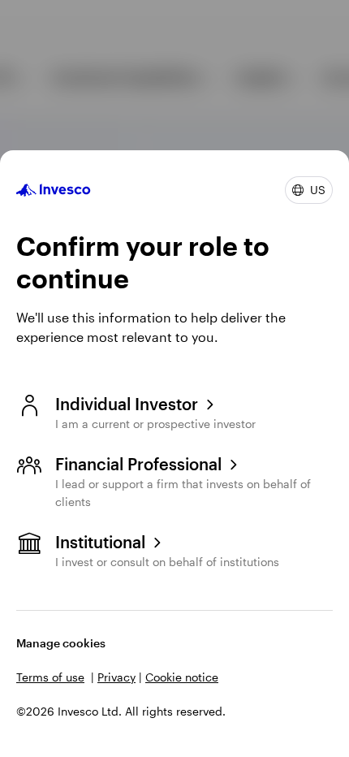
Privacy (116, 677)
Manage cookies (61, 643)
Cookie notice (181, 677)
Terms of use (50, 677)
